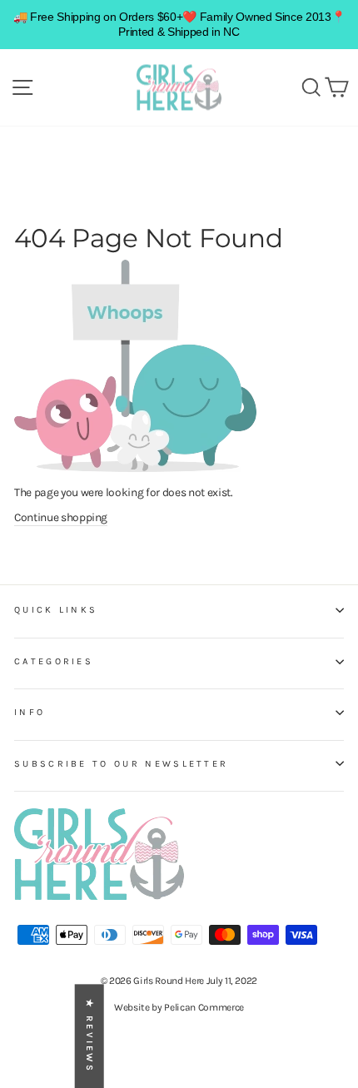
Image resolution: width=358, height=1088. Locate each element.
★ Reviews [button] (89, 1036)
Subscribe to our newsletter (121, 763)
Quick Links (55, 609)
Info (29, 712)
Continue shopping (60, 517)
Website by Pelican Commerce (179, 1007)
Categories (53, 661)
